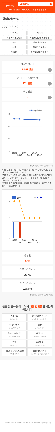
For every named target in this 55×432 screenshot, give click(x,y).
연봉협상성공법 (39, 9)
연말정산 (26, 9)
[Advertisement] (27, 390)
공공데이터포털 (48, 166)
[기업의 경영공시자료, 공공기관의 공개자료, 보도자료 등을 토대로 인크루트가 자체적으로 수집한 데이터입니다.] (50, 97)
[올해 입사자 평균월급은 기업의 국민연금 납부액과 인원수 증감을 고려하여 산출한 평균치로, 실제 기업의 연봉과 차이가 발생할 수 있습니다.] (50, 84)
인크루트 (40, 166)
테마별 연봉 (14, 9)
